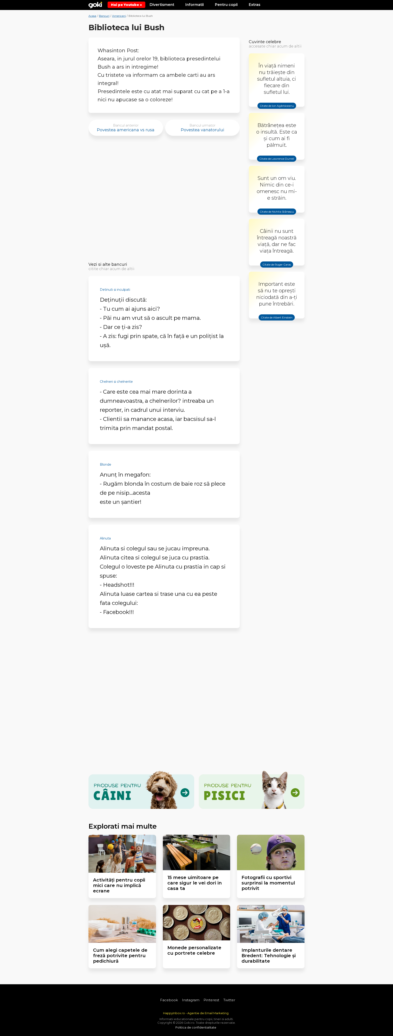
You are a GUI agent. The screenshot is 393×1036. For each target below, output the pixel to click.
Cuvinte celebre (265, 41)
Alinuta (105, 538)
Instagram (190, 1000)
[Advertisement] (164, 200)
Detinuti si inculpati (115, 290)
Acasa (92, 15)
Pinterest (211, 1000)
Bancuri (104, 15)
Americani (119, 15)
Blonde (105, 464)
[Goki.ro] (95, 4)
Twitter (229, 1000)
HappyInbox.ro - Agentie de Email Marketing (196, 1013)
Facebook (169, 1000)
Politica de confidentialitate (195, 1027)
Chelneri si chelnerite (116, 382)
